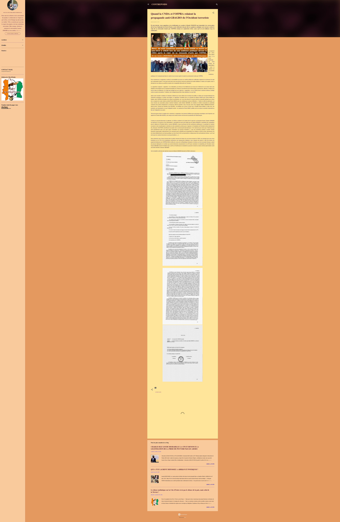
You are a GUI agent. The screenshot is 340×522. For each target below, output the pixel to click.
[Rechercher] (217, 5)
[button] (213, 13)
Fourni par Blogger (183, 514)
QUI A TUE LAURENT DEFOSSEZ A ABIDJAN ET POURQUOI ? (174, 469)
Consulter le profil (12, 33)
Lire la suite (210, 464)
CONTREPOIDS (159, 4)
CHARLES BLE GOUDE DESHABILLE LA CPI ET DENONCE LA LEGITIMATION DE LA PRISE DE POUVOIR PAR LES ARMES (175, 448)
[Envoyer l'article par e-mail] (155, 388)
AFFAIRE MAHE (158, 392)
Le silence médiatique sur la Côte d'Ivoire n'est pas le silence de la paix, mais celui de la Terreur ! (180, 491)
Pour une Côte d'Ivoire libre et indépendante (12, 12)
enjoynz (185, 517)
